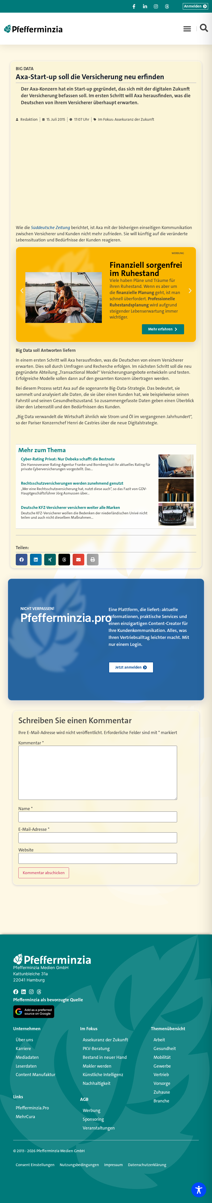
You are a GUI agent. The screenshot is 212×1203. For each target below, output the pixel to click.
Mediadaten (27, 1057)
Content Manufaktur (35, 1074)
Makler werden (97, 1066)
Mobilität (162, 1057)
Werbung (91, 1110)
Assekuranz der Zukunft (105, 1040)
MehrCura (25, 1116)
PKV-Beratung (96, 1048)
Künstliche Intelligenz (103, 1074)
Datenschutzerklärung (147, 1164)
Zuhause (162, 1092)
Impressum (113, 1164)
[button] (187, 28)
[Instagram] (31, 991)
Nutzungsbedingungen (79, 1164)
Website (26, 850)
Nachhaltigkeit (96, 1083)
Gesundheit (165, 1048)
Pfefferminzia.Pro (32, 1108)
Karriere (23, 1048)
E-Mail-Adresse (33, 829)
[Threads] (39, 991)
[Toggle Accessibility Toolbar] (199, 1190)
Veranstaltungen (99, 1128)
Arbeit (159, 1040)
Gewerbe (162, 1066)
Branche (161, 1101)
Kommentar (31, 743)
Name (25, 809)
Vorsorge (162, 1083)
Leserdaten (26, 1066)
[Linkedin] (23, 991)
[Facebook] (15, 991)
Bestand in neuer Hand (105, 1057)
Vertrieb (161, 1074)
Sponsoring (93, 1119)
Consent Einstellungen (35, 1164)
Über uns (24, 1040)
